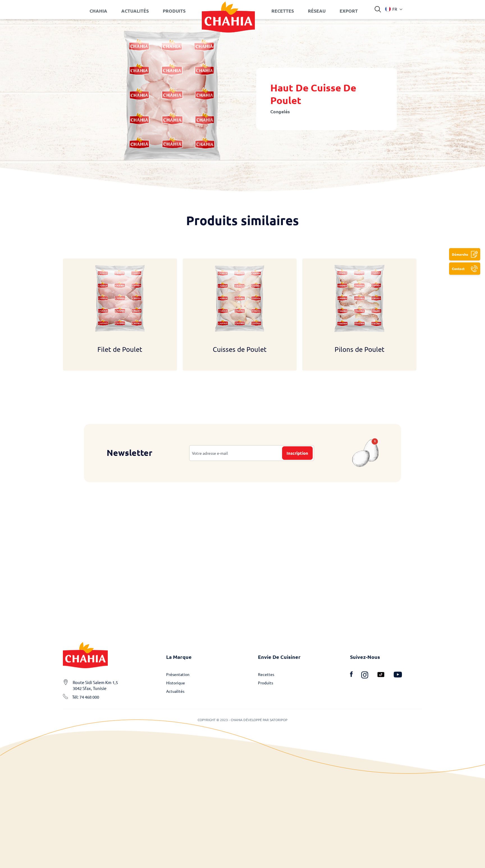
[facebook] (355, 675)
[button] (391, 9)
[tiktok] (385, 675)
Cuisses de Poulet (240, 349)
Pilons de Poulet (360, 349)
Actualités (175, 691)
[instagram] (369, 675)
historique (175, 682)
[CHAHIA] (228, 10)
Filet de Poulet (119, 349)
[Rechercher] (377, 9)
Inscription (297, 453)
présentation (177, 674)
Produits (265, 682)
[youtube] (398, 675)
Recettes (266, 674)
